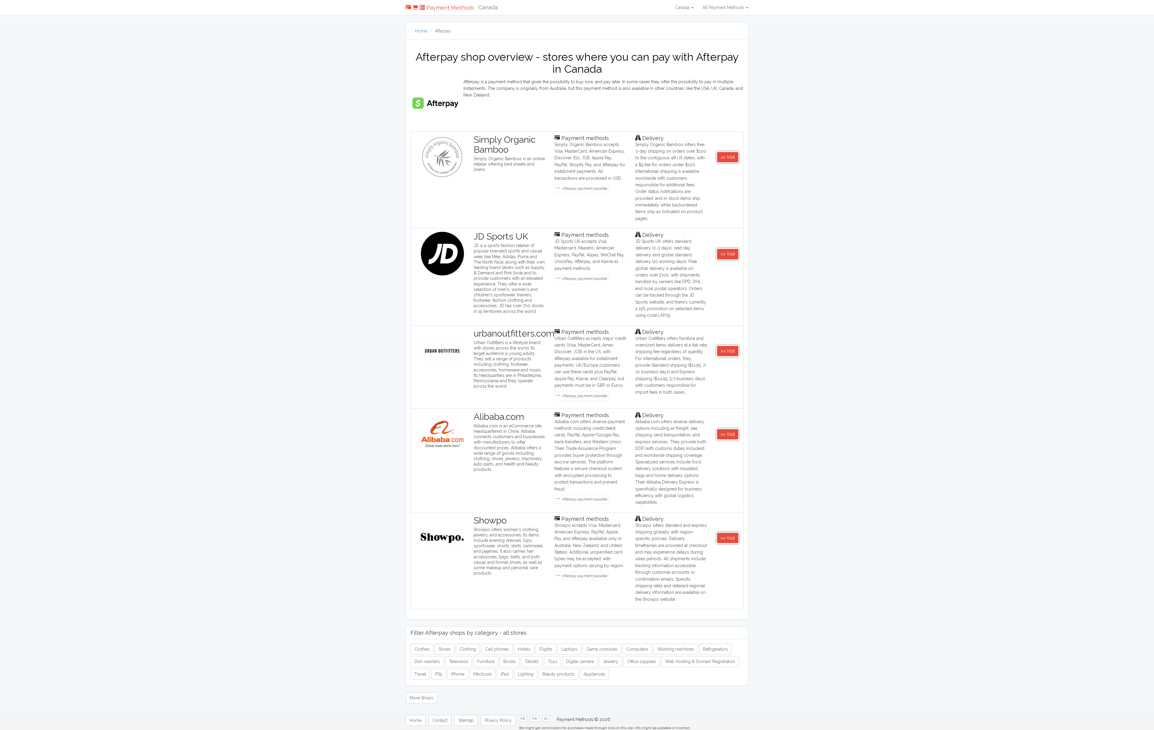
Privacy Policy (498, 720)
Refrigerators (715, 649)
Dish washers (427, 661)
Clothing (467, 649)
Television (458, 661)
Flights (545, 649)
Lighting (525, 674)
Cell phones (497, 649)
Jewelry (610, 661)
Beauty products (558, 674)
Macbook (482, 674)
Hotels (524, 649)
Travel (420, 674)
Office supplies (641, 661)
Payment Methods (449, 8)
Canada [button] (683, 7)
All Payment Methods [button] (724, 7)
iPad (505, 674)
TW (535, 718)
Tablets (532, 661)
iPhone (457, 674)
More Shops (421, 697)
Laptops (569, 649)
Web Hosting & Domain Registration (700, 661)
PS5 (438, 674)
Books (509, 661)
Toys (552, 661)
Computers (637, 649)
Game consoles (601, 649)
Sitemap (466, 720)
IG (546, 718)
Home (421, 31)
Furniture (485, 661)
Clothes (421, 649)
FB (523, 718)
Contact (439, 720)
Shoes (444, 649)
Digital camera (580, 661)
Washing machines (675, 649)
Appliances (594, 674)
